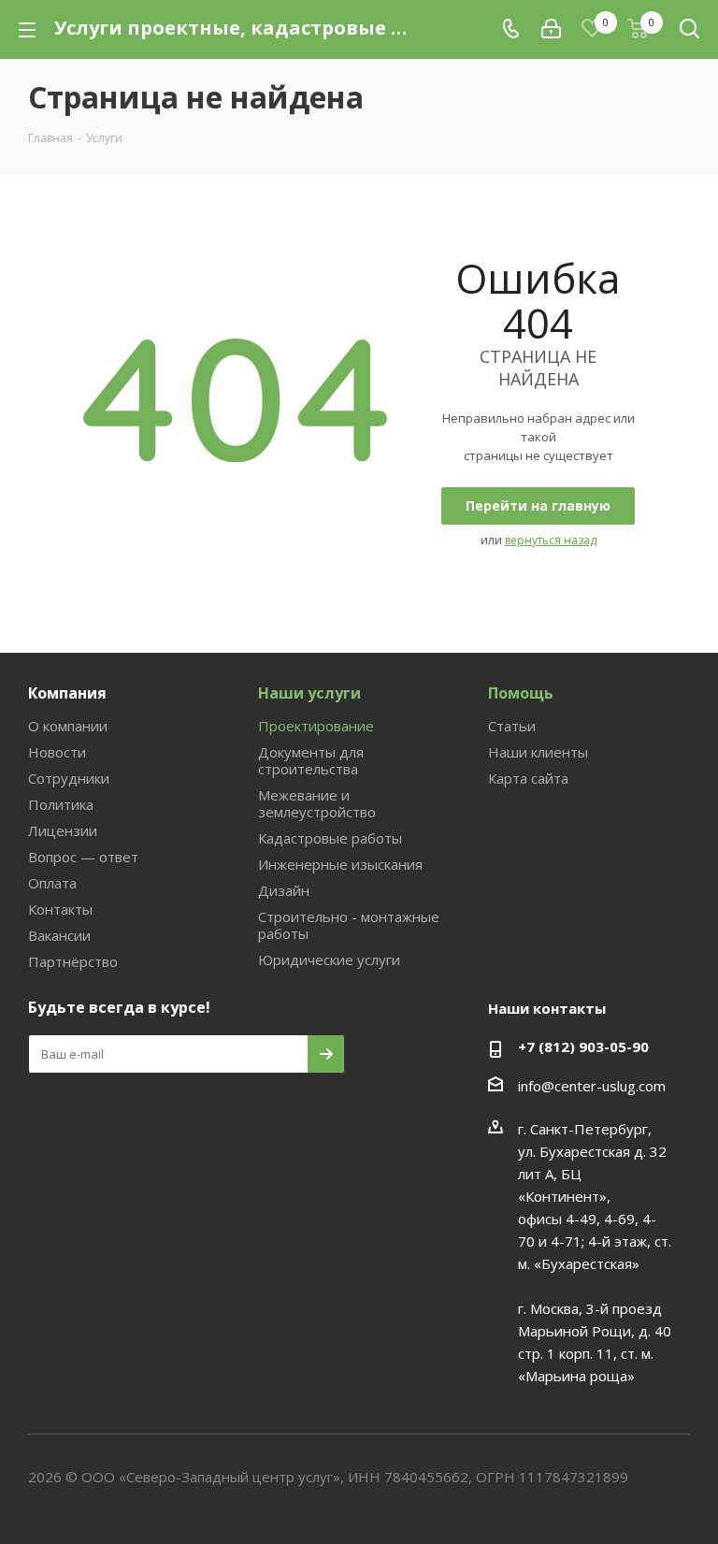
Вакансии (59, 935)
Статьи (512, 725)
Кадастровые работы (330, 838)
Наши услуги (309, 693)
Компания (67, 693)
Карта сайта (528, 778)
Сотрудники (68, 778)
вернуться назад (550, 540)
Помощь (520, 693)
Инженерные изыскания (340, 864)
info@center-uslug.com (592, 1085)
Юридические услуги (329, 959)
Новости (57, 752)
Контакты (60, 909)
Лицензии (62, 830)
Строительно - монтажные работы (348, 925)
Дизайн (283, 890)
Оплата (52, 882)
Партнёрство (73, 961)
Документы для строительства (311, 760)
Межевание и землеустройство (317, 803)
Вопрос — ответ (83, 856)
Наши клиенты (538, 752)
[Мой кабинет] (551, 29)
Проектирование (316, 725)
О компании (68, 725)
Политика (60, 804)
